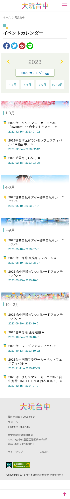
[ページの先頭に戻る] (64, 494)
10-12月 (57, 84)
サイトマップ (15, 451)
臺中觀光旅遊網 (35, 5)
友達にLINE (29, 45)
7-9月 (42, 84)
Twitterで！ (14, 45)
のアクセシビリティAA (21, 465)
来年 (61, 61)
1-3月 (13, 84)
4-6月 (27, 84)
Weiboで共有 (22, 45)
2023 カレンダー (33, 72)
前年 (9, 61)
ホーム (7, 17)
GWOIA (44, 451)
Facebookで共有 (6, 45)
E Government (9, 465)
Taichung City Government (35, 406)
